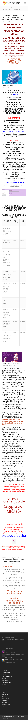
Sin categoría (5, 684)
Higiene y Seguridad (7, 676)
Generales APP (6, 674)
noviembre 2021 (6, 704)
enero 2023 (5, 700)
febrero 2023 (5, 698)
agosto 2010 (5, 708)
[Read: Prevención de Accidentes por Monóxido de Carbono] (3, 660)
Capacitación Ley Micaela (11, 364)
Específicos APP (6, 672)
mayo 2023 (5, 694)
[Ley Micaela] (12, 357)
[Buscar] (22, 3)
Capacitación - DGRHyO (11, 716)
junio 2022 (4, 702)
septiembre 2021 (6, 706)
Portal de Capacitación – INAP (12, 86)
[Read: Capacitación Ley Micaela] (3, 651)
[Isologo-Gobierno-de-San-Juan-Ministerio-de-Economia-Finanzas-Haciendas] (11, 3)
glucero (13, 21)
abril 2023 (4, 696)
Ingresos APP (5, 678)
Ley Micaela (5, 680)
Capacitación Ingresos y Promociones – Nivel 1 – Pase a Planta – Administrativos (13, 560)
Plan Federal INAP (6, 682)
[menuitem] (22, 3)
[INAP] (12, 77)
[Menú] (25, 3)
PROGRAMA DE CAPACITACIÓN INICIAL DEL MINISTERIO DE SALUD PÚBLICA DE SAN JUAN (13, 18)
